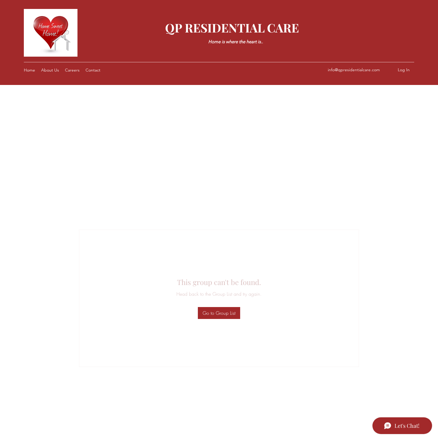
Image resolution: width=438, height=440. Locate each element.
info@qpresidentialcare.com (354, 69)
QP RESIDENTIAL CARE (232, 27)
